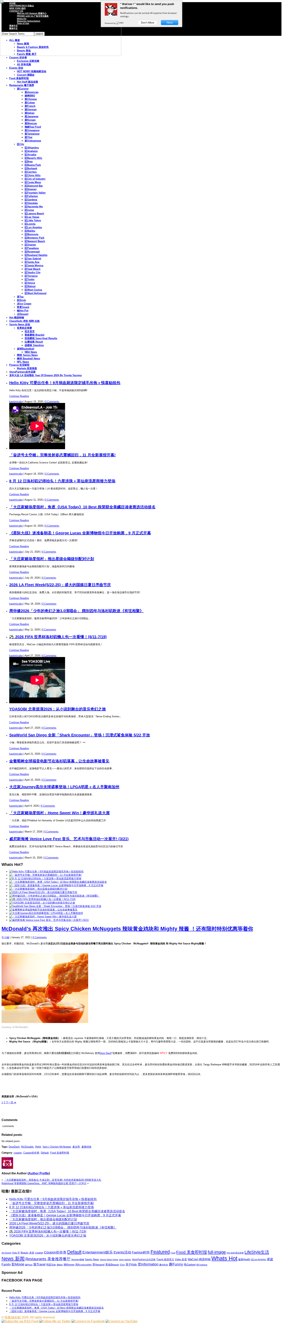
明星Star (51, 1264)
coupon (18, 1152)
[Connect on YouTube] (121, 1321)
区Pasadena (32, 248)
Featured (160, 1252)
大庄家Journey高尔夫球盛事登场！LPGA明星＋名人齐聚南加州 (64, 787)
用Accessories (83, 1264)
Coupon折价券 (31, 1152)
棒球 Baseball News (28, 358)
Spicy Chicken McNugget (57, 1146)
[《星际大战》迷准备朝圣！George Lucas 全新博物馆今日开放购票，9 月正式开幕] (56, 885)
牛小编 (5, 937)
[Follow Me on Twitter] (55, 1321)
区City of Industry (35, 178)
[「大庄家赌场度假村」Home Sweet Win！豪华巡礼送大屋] (43, 916)
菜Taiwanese (32, 133)
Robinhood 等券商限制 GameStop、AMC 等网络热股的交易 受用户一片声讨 (44, 1183)
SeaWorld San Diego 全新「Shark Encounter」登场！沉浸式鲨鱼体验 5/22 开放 (79, 735)
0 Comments (52, 401)
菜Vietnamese (33, 140)
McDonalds (27, 1146)
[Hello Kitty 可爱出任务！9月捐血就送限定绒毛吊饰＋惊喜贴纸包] (46, 871)
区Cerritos (31, 171)
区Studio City (32, 272)
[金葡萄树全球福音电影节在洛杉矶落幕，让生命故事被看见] (43, 909)
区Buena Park (33, 165)
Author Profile (38, 1173)
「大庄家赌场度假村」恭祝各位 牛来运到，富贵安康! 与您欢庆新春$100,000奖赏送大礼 (52, 1179)
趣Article (163, 1264)
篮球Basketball (25, 348)
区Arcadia (30, 154)
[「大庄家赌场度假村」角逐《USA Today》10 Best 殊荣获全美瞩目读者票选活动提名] (58, 881)
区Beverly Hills (33, 158)
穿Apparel (98, 1264)
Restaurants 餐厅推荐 (21, 85)
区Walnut (30, 286)
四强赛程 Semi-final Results (41, 338)
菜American (32, 92)
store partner (125, 1259)
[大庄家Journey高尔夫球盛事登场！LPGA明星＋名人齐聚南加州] (46, 913)
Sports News (92, 1259)
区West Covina (33, 289)
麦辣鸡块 (86, 1146)
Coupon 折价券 (18, 57)
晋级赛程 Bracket (34, 334)
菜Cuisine (22, 88)
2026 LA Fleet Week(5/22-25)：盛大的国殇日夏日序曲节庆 (60, 585)
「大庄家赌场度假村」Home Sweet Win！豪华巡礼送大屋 (59, 813)
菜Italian (29, 113)
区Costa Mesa (33, 182)
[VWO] (120, 23)
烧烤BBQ (30, 95)
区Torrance (31, 275)
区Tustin (29, 279)
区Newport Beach (35, 241)
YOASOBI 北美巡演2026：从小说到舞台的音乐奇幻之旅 (57, 709)
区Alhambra (32, 147)
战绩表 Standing (34, 345)
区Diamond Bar (34, 185)
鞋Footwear (201, 1265)
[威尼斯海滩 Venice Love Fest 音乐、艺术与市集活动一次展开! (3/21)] (49, 920)
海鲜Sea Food (33, 126)
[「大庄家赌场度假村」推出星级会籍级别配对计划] (38, 888)
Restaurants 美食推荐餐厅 (47, 1259)
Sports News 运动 (19, 324)
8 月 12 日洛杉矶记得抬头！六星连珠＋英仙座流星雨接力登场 (62, 481)
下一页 (10, 1102)
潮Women (69, 1264)
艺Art (122, 1265)
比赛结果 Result (34, 341)
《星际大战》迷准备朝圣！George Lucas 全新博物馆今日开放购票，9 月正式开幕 (80, 533)
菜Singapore (32, 130)
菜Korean (30, 119)
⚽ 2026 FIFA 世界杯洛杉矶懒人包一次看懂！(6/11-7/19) (58, 637)
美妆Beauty (112, 1264)
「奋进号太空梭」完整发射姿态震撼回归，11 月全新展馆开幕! (62, 455)
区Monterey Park (34, 237)
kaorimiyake (16, 401)
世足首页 (30, 331)
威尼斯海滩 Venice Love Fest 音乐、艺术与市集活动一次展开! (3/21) (69, 839)
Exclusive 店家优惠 (28, 61)
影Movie (18, 1264)
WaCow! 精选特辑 (199, 1259)
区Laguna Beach (34, 213)
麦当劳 (76, 1146)
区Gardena (31, 199)
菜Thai (28, 137)
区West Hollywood (35, 293)
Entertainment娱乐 (97, 1252)
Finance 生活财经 (19, 364)
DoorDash (14, 1146)
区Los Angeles (33, 227)
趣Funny (176, 1264)
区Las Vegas (32, 217)
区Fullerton (31, 196)
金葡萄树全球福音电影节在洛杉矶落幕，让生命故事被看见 (59, 761)
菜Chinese (31, 99)
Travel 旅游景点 (165, 1259)
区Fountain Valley (35, 192)
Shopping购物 (77, 1259)
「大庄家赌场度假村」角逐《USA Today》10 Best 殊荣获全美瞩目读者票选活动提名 (82, 507)
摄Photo (29, 1265)
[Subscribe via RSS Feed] (20, 1321)
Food (173, 1253)
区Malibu (30, 230)
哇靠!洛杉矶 (13, 1317)
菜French (30, 106)
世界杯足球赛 (24, 327)
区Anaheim (31, 151)
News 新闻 (13, 1258)
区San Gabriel (33, 258)
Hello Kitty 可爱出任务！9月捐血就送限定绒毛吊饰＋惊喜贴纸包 (64, 383)
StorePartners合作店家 (22, 371)
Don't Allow (147, 22)
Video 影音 (181, 1259)
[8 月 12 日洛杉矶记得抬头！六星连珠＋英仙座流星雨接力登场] (45, 878)
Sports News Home (109, 1259)
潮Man (60, 1265)
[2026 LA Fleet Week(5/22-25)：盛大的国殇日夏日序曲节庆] (43, 892)
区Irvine (29, 210)
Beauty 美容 (27, 1252)
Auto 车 (16, 1252)
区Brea (29, 161)
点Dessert (22, 314)
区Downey (31, 189)
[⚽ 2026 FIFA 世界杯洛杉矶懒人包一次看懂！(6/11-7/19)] (42, 899)
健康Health (244, 1259)
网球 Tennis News (27, 355)
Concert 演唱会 (25, 74)
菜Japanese (31, 116)
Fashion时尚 (141, 1252)
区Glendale (31, 203)
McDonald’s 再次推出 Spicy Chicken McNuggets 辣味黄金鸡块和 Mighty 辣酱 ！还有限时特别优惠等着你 (127, 929)
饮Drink (21, 300)
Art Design (6, 1253)
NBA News (31, 352)
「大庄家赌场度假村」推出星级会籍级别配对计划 (51, 559)
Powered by (110, 23)
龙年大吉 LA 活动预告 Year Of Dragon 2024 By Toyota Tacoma (45, 375)
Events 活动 (16, 67)
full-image (217, 1252)
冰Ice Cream (24, 303)
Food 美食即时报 (19, 78)
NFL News (23, 361)
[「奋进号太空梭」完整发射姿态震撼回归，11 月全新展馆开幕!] (45, 875)
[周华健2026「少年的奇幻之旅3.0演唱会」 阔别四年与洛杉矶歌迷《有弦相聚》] (54, 895)
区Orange (30, 244)
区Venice (30, 282)
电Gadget (190, 1264)
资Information (148, 1264)
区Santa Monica (34, 265)
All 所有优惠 (24, 64)
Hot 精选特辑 (16, 317)
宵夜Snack (23, 307)
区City (20, 144)
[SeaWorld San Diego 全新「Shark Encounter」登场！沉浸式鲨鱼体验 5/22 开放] (55, 906)
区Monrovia (31, 234)
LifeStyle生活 (256, 1252)
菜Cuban (30, 102)
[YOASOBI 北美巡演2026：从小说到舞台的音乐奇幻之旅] (42, 902)
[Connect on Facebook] (88, 1321)
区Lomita (30, 223)
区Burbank (31, 168)
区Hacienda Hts (34, 206)
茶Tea (20, 296)
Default (45, 1152)
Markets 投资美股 (27, 368)
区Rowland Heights (36, 255)
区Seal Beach (32, 269)
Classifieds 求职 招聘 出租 (24, 321)
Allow (170, 22)
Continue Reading (19, 396)
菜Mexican (31, 123)
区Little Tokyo (33, 220)
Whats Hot (224, 1258)
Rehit (38, 1146)
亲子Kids (131, 1264)
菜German (31, 109)
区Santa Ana (32, 262)
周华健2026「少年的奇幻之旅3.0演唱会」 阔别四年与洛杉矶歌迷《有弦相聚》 (76, 611)
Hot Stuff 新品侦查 (27, 81)
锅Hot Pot (22, 310)
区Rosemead (32, 251)
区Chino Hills (32, 175)
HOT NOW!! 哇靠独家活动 (31, 71)
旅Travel (39, 1264)
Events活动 (122, 1252)
